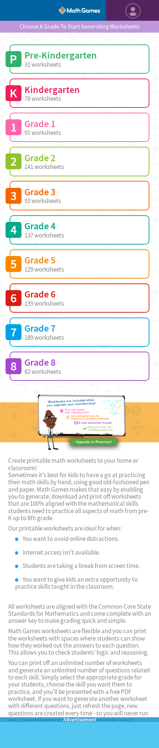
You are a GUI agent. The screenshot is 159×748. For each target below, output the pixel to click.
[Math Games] (79, 10)
